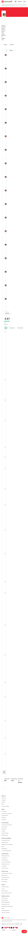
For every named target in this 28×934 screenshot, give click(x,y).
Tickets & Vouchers (6, 912)
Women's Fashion (5, 886)
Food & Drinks (4, 879)
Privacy (13, 924)
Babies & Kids (4, 875)
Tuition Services (5, 868)
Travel (3, 908)
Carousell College (5, 806)
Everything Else (5, 815)
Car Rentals (4, 866)
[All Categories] (15, 1)
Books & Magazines (6, 902)
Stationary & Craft (5, 904)
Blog (2, 804)
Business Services (5, 855)
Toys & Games (5, 898)
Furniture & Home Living (7, 873)
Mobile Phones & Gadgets (7, 844)
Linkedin (3, 802)
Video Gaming (4, 842)
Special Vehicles (5, 833)
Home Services (5, 859)
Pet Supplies (4, 881)
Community (4, 811)
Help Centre (4, 923)
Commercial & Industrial (7, 813)
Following (3, 817)
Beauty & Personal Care (7, 892)
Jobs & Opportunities (6, 862)
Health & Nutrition (5, 877)
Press (13, 923)
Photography (4, 848)
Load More (4, 772)
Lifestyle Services (5, 864)
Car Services (4, 857)
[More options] (8, 24)
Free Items (4, 819)
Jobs (21, 923)
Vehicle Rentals (5, 835)
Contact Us (9, 923)
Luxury (3, 888)
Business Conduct (18, 924)
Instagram (4, 800)
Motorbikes (4, 828)
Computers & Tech (5, 840)
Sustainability (17, 923)
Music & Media (5, 900)
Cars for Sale (4, 826)
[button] (3, 20)
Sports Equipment (5, 910)
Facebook (4, 797)
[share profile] (6, 23)
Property (3, 831)
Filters (11, 50)
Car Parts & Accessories (7, 824)
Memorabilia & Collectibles (7, 906)
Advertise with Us (5, 924)
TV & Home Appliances (6, 850)
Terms (10, 924)
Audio (3, 846)
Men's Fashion (5, 890)
